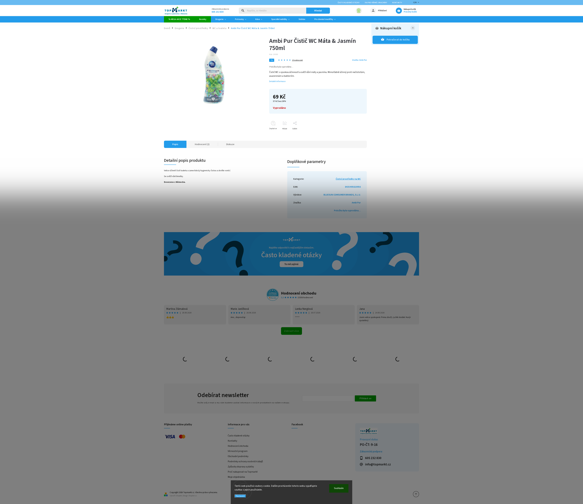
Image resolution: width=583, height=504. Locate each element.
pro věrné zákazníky (376, 2)
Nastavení (240, 496)
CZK (415, 2)
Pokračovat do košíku (398, 39)
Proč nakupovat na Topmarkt (243, 471)
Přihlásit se (365, 398)
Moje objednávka (236, 477)
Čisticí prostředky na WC (348, 179)
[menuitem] (179, 19)
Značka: (359, 60)
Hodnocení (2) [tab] (202, 144)
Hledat (318, 10)
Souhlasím (339, 488)
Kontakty (397, 2)
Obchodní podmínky (238, 456)
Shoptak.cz (192, 495)
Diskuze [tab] (230, 144)
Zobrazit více (291, 331)
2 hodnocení (297, 60)
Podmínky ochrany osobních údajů (245, 461)
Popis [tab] (175, 144)
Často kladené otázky (349, 2)
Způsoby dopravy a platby (241, 466)
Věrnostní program (237, 451)
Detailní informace (277, 81)
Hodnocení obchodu (298, 293)
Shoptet (179, 495)
